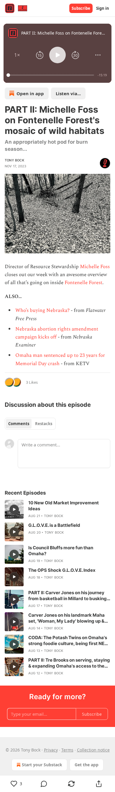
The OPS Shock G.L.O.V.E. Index (62, 570)
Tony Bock (14, 160)
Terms (67, 750)
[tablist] (30, 424)
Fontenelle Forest (83, 282)
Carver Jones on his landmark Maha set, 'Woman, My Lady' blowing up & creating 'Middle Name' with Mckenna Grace (68, 618)
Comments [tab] (18, 423)
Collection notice (93, 750)
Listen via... (68, 93)
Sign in (102, 8)
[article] (57, 509)
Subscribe (81, 8)
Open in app (30, 93)
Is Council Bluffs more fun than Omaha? (60, 550)
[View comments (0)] (44, 784)
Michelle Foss (95, 267)
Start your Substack (42, 764)
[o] (14, 509)
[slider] (51, 75)
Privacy (51, 750)
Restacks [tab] (43, 423)
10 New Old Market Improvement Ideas (63, 505)
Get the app (86, 764)
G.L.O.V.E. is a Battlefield (54, 525)
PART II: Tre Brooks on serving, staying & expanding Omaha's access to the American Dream (69, 663)
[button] (17, 55)
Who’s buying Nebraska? (42, 310)
